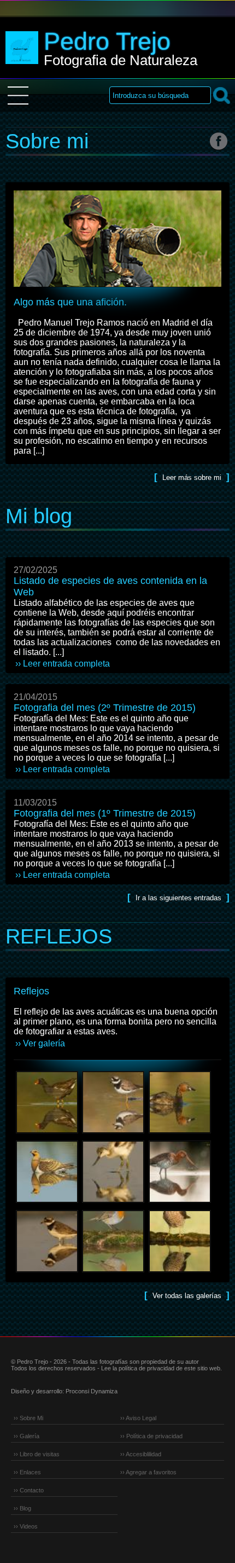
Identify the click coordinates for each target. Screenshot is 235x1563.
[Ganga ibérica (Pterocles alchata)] (47, 1207)
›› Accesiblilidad (140, 1454)
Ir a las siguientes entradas (178, 898)
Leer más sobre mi (191, 477)
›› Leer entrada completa (62, 663)
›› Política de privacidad (151, 1436)
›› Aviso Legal (138, 1418)
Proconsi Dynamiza (92, 1391)
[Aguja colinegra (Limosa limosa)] (179, 1207)
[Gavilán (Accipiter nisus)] (179, 1276)
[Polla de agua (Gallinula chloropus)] (47, 1137)
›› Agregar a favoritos (148, 1472)
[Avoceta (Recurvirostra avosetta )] (113, 1207)
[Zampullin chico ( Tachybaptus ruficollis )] (179, 1137)
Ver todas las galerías (188, 1296)
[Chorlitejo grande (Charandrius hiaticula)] (113, 1137)
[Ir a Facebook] (219, 141)
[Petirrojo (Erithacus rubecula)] (113, 1276)
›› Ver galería (40, 1043)
